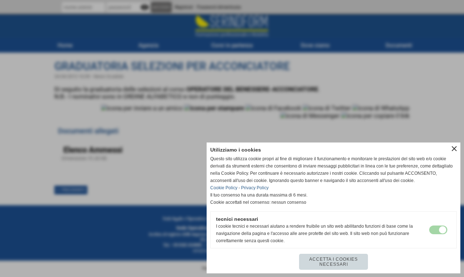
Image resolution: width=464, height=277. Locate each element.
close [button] (454, 148)
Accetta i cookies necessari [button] (333, 262)
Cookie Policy (223, 187)
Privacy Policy (255, 187)
